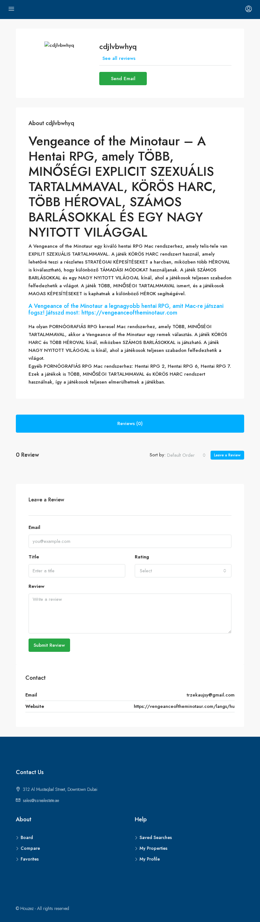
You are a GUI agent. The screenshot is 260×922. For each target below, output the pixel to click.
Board (27, 837)
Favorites (30, 859)
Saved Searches (156, 837)
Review (36, 586)
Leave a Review (227, 455)
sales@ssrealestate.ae (41, 800)
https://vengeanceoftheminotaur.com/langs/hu (184, 706)
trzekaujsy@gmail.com (211, 694)
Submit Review (49, 645)
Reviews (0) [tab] (130, 423)
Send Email (123, 78)
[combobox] (186, 455)
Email (34, 527)
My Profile (150, 859)
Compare (30, 848)
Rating (142, 556)
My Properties (153, 848)
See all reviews (118, 58)
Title (34, 556)
